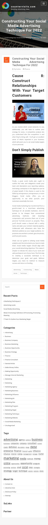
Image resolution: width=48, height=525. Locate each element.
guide (30, 451)
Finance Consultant (11, 360)
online (7, 463)
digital (33, 446)
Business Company (11, 340)
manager (35, 454)
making (19, 454)
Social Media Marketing (13, 422)
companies (15, 443)
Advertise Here (10, 488)
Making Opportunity (12, 371)
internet (14, 454)
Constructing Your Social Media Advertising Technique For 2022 (25, 38)
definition (13, 447)
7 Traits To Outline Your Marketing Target (17, 319)
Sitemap (8, 496)
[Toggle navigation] (43, 3)
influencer (7, 454)
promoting (7, 467)
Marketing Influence (12, 394)
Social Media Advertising (12, 309)
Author (17, 69)
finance (17, 450)
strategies (37, 467)
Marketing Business (11, 391)
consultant (32, 443)
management (27, 454)
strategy (8, 470)
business (37, 439)
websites (36, 471)
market (41, 454)
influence (37, 451)
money (37, 458)
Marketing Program (11, 406)
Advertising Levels (10, 305)
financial (25, 451)
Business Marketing (11, 344)
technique (23, 273)
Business (8, 336)
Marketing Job (9, 398)
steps (31, 467)
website (30, 471)
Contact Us (8, 484)
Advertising (9, 332)
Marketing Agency (11, 387)
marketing (11, 458)
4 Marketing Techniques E (12, 301)
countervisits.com (23, 6)
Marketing (8, 379)
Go (42, 287)
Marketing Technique (12, 414)
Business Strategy (11, 352)
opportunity (26, 463)
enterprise (8, 450)
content (39, 443)
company (23, 443)
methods (30, 459)
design (27, 447)
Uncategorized (10, 425)
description (21, 447)
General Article (10, 363)
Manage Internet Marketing (14, 375)
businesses (7, 443)
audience (28, 440)
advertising (17, 269)
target (15, 471)
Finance (27, 69)
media (37, 269)
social (15, 273)
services (13, 467)
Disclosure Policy (10, 492)
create (6, 447)
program (36, 463)
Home (24, 35)
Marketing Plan (10, 402)
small (19, 467)
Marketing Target (10, 410)
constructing (28, 269)
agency (22, 439)
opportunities (15, 463)
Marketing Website (11, 418)
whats (42, 471)
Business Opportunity (12, 348)
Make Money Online (12, 367)
